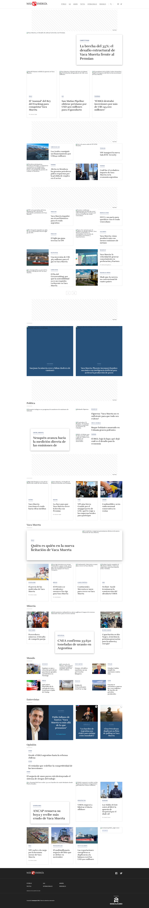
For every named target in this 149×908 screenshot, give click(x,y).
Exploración (45, 664)
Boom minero (50, 363)
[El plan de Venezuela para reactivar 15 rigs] (66, 685)
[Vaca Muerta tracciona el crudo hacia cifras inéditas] (38, 489)
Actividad (111, 724)
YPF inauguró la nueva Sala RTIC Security (110, 153)
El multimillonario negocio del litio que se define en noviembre (62, 853)
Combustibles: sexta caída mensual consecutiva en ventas (111, 507)
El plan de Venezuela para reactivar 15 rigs (80, 687)
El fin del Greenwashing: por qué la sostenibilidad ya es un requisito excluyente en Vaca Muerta (60, 280)
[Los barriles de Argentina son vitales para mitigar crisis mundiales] (87, 713)
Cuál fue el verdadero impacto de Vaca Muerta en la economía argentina (109, 173)
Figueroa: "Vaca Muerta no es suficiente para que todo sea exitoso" (105, 416)
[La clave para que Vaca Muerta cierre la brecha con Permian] (62, 489)
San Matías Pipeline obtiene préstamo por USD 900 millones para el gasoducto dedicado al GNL (74, 107)
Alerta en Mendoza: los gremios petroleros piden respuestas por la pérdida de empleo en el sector (61, 173)
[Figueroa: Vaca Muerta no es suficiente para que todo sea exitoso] (83, 414)
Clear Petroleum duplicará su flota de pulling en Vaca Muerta (111, 732)
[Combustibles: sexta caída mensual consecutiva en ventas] (111, 489)
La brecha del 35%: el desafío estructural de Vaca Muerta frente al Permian (97, 52)
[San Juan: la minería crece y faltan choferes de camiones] (50, 343)
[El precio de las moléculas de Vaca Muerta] (38, 572)
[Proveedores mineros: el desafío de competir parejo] (38, 620)
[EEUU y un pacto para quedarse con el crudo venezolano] (87, 217)
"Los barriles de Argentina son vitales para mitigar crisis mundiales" (86, 732)
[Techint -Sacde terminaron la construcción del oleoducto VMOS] (111, 572)
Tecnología (102, 148)
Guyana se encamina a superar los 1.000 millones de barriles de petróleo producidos (115, 689)
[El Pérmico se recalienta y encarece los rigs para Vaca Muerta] (62, 572)
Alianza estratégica (82, 582)
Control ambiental (38, 432)
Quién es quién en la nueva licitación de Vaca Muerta (52, 548)
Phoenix (99, 363)
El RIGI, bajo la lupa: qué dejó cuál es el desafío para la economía (105, 441)
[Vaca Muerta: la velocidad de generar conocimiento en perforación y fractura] (87, 257)
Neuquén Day (103, 250)
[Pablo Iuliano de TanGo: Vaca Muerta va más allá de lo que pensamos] (38, 722)
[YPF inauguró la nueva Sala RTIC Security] (87, 152)
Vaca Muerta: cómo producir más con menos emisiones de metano (109, 239)
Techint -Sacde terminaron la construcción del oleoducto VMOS (109, 590)
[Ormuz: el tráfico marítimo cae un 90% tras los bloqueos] (66, 669)
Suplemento (105, 830)
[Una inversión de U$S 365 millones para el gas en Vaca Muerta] (38, 257)
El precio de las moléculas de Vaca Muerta (36, 589)
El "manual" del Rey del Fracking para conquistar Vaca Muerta (40, 105)
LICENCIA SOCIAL (54, 269)
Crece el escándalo (96, 423)
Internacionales (92, 4)
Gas (70, 4)
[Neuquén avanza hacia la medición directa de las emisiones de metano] (50, 426)
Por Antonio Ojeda (33, 114)
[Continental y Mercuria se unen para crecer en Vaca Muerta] (87, 572)
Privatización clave (58, 845)
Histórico (30, 499)
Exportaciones (32, 582)
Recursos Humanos (106, 630)
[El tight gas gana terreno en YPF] (38, 237)
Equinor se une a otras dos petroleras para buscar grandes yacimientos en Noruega (49, 672)
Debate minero (31, 630)
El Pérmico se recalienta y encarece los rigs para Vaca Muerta (60, 590)
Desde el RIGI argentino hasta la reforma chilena (48, 756)
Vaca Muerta (103, 231)
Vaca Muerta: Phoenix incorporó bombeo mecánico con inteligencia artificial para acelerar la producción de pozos (99, 370)
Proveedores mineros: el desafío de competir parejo (36, 636)
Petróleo (63, 4)
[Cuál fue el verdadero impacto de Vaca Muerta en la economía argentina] (87, 172)
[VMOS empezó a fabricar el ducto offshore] (87, 790)
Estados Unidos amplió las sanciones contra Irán (114, 671)
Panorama (97, 96)
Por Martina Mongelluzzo (105, 264)
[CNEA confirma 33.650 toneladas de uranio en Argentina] (74, 629)
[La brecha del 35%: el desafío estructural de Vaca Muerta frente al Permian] (74, 49)
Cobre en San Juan (55, 147)
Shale (30, 96)
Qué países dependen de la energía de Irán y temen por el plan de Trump (48, 688)
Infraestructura (82, 800)
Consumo (104, 499)
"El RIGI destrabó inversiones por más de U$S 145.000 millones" (106, 105)
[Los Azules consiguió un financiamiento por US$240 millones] (38, 152)
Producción (53, 233)
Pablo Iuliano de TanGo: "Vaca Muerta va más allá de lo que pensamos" (61, 722)
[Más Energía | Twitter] (121, 4)
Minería (75, 4)
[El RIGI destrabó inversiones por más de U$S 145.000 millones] (107, 82)
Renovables (103, 4)
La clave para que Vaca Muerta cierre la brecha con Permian (61, 507)
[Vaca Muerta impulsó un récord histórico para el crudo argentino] (38, 217)
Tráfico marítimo (79, 664)
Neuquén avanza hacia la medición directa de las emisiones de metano (49, 443)
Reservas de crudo (104, 212)
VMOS (103, 582)
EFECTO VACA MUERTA (82, 845)
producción (53, 211)
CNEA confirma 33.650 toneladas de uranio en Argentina (74, 644)
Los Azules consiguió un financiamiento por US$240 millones (61, 153)
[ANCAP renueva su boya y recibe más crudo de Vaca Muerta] (50, 799)
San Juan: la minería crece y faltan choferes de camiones (50, 369)
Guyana (109, 680)
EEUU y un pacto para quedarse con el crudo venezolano (110, 219)
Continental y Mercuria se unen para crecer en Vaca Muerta (86, 590)
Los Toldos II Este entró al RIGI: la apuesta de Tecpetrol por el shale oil (110, 809)
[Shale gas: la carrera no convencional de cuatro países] (87, 277)
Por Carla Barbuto (57, 597)
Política (82, 4)
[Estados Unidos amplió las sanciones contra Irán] (99, 669)
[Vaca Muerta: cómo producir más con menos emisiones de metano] (87, 237)
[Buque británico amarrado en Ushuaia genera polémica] (83, 427)
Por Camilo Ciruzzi (61, 734)
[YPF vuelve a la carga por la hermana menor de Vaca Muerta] (38, 835)
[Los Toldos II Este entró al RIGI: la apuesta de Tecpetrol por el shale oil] (111, 790)
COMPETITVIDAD (84, 40)
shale (32, 540)
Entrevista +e (87, 724)
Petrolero (110, 664)
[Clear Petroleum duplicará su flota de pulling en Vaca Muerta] (111, 713)
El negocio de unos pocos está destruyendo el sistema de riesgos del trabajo (48, 777)
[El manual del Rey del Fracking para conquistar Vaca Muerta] (42, 82)
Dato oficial (61, 635)
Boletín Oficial (54, 252)
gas (63, 96)
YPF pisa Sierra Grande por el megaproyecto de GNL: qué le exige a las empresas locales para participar (87, 510)
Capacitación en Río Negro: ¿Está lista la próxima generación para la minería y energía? (111, 639)
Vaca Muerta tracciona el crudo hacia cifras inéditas (37, 506)
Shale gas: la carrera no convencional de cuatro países (109, 279)
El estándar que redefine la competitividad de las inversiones (50, 767)
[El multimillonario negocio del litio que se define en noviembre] (62, 835)
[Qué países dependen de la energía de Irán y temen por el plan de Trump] (33, 685)
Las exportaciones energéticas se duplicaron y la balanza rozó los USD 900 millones (86, 854)
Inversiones (105, 800)
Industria (55, 499)
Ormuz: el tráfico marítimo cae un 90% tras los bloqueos (81, 671)
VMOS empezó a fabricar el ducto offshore (85, 807)
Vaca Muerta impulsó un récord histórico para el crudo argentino (60, 219)
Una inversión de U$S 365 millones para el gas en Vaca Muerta (60, 259)
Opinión (30, 750)
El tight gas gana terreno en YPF (58, 239)
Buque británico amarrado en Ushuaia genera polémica (105, 428)
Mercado (55, 582)
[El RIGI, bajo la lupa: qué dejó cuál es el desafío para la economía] (83, 439)
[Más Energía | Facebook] (118, 4)
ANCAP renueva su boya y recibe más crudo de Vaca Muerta (49, 814)
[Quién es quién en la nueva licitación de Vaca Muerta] (102, 545)
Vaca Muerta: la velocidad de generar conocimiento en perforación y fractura (109, 257)
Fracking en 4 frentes (105, 272)
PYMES (79, 499)
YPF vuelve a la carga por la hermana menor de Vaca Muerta (37, 853)
